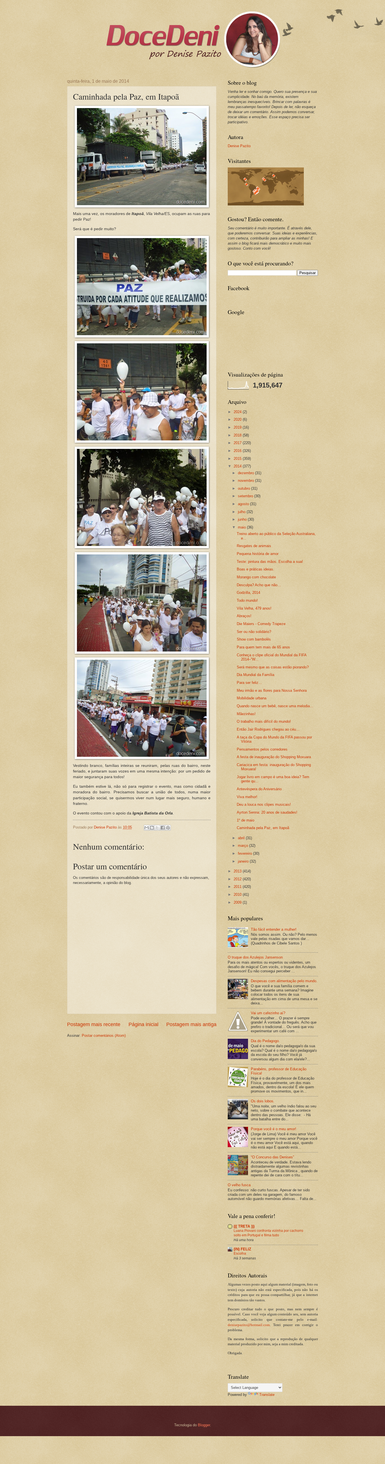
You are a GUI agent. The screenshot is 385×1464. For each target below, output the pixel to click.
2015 (238, 458)
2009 (238, 902)
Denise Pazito (239, 146)
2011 (238, 887)
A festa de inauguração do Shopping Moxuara (274, 757)
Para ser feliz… (249, 682)
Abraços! (244, 616)
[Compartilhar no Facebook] (162, 828)
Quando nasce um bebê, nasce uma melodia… (275, 706)
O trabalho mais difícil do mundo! (264, 721)
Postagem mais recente (93, 1024)
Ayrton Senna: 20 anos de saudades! (267, 812)
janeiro (244, 861)
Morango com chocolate (256, 577)
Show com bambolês (254, 639)
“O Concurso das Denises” (272, 1157)
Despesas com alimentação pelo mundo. (284, 981)
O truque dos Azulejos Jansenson (255, 957)
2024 (238, 412)
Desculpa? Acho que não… (259, 585)
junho (243, 519)
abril (242, 838)
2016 (238, 451)
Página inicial (143, 1024)
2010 (238, 894)
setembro (246, 496)
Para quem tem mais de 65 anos (263, 647)
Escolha (240, 1253)
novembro (246, 480)
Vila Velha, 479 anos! (254, 608)
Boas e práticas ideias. (255, 569)
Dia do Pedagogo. (265, 1041)
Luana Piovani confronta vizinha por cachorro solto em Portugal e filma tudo (268, 1233)
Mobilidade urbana (251, 698)
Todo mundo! (247, 600)
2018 (238, 435)
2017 (238, 443)
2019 (238, 427)
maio (242, 527)
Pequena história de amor (257, 554)
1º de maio (245, 820)
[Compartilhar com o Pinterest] (168, 828)
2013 (238, 871)
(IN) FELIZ (242, 1249)
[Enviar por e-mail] (146, 828)
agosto (244, 504)
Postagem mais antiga (191, 1024)
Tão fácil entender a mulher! (274, 929)
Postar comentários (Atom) (104, 1035)
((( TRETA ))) (244, 1226)
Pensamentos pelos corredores (262, 749)
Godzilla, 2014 (248, 592)
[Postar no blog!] (152, 828)
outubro (244, 488)
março (243, 845)
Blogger (204, 1425)
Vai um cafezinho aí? (268, 1013)
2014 (238, 466)
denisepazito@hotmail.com (249, 1325)
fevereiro (245, 853)
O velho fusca (239, 1185)
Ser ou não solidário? (254, 632)
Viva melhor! (247, 797)
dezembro (246, 473)
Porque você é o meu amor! (273, 1129)
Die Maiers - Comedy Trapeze (261, 624)
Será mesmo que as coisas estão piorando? (273, 667)
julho (242, 512)
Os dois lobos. (263, 1101)
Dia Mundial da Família (255, 675)
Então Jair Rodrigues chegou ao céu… (268, 729)
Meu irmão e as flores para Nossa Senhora (272, 690)
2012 (238, 879)
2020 (238, 419)
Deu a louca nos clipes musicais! (264, 804)
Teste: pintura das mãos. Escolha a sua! (270, 561)
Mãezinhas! (246, 714)
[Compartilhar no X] (157, 828)
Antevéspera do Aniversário (259, 789)
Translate (267, 1395)
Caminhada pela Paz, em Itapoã (263, 828)
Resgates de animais (254, 546)
